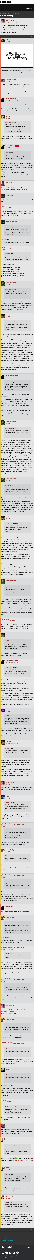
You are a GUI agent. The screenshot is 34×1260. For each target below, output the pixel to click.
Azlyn (7, 40)
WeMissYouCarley (11, 79)
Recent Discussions (7, 1240)
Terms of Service (28, 1256)
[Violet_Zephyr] (3, 850)
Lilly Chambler (10, 20)
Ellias (7, 906)
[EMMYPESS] (3, 1197)
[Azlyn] (3, 40)
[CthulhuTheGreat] (6, 824)
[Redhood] (3, 1126)
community (29, 1247)
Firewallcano (10, 195)
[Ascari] (3, 1100)
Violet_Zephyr (10, 850)
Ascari (9, 1101)
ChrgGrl (10, 207)
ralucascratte (10, 182)
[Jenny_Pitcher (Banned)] (3, 99)
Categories (28, 8)
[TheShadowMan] (3, 283)
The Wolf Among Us (24, 22)
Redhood (8, 1125)
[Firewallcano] (3, 196)
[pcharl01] (3, 710)
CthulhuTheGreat (18, 824)
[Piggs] (3, 797)
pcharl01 (8, 710)
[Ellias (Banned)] (3, 907)
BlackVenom (14, 620)
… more (11, 234)
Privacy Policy (5, 1257)
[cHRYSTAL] (3, 1140)
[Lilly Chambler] (3, 21)
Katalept (8, 1069)
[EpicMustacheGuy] (3, 222)
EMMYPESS (9, 1196)
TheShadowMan (11, 282)
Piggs (7, 796)
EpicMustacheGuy (11, 221)
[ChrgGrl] (4, 206)
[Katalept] (3, 1070)
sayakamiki (9, 315)
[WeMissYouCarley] (3, 80)
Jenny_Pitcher (10, 98)
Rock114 (8, 116)
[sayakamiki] (3, 316)
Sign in (2, 1233)
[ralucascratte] (3, 183)
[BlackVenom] (5, 619)
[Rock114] (3, 117)
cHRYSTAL (9, 1139)
